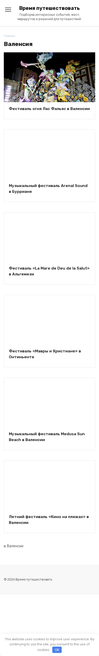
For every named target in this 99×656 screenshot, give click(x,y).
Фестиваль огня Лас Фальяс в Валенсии (49, 108)
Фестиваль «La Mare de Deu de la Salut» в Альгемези (49, 271)
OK (57, 650)
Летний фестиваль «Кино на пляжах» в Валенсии (49, 519)
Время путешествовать (49, 8)
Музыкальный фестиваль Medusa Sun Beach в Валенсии (47, 437)
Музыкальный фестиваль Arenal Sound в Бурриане (48, 188)
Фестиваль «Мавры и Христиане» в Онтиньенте (45, 354)
